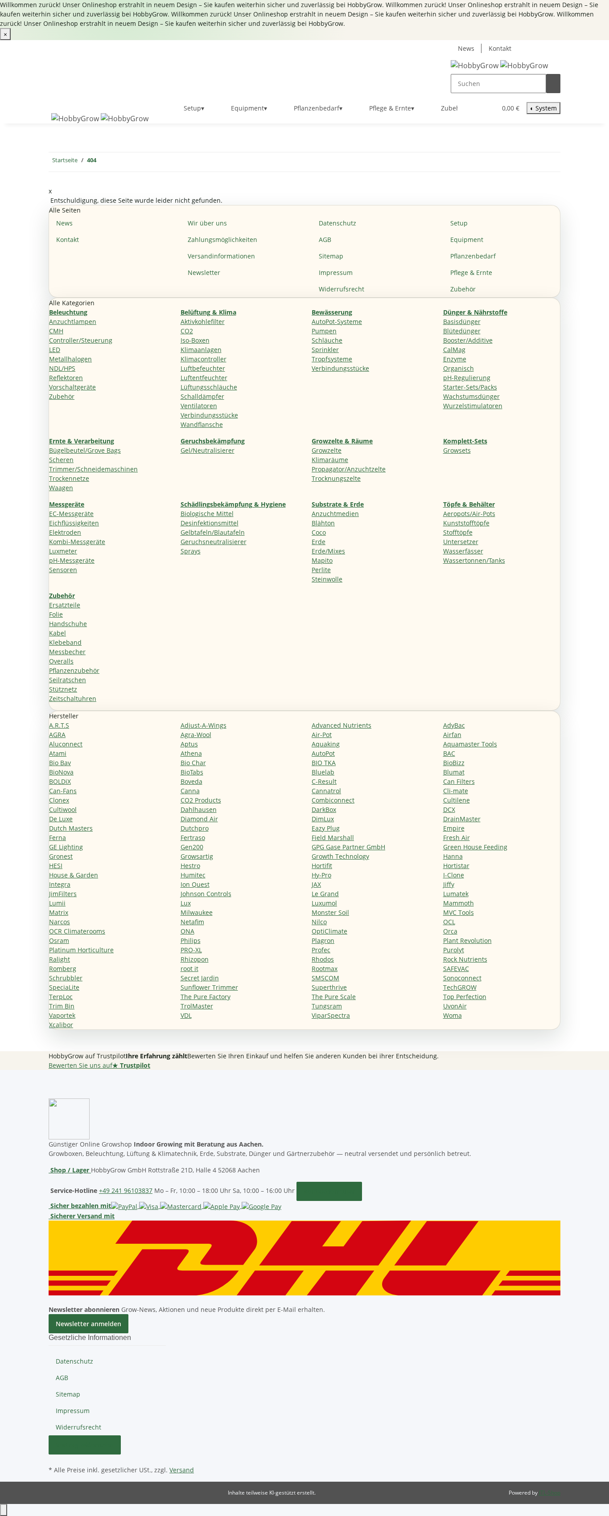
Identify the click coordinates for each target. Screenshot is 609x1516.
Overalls (61, 661)
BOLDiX (60, 781)
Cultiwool (63, 809)
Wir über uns (207, 223)
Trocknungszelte (336, 478)
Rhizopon (195, 959)
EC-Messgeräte (71, 513)
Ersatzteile (64, 605)
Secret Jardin (200, 978)
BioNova (61, 772)
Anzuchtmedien (335, 513)
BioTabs (192, 772)
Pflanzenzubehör (74, 670)
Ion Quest (195, 884)
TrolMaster (197, 1006)
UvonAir (455, 1006)
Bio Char (193, 762)
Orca (450, 931)
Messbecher (67, 651)
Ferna (57, 837)
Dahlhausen (199, 809)
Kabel (57, 633)
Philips (191, 940)
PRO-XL (191, 950)
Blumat (454, 772)
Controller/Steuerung (80, 340)
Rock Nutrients (465, 959)
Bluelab (323, 772)
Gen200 (192, 847)
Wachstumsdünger (471, 396)
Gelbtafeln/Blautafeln (213, 532)
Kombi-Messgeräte (77, 541)
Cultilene (456, 800)
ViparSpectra (331, 1015)
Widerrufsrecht (341, 289)
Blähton (323, 523)
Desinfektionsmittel (210, 523)
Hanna (453, 856)
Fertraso (193, 837)
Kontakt (500, 48)
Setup (459, 223)
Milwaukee (197, 912)
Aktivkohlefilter (203, 321)
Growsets (457, 450)
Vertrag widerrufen (85, 1445)
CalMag (454, 349)
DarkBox (324, 809)
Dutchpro (195, 828)
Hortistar (456, 865)
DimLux (323, 819)
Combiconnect (333, 800)
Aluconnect (65, 744)
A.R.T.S (59, 725)
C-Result (324, 781)
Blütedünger (462, 331)
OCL (449, 922)
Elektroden (65, 532)
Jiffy (448, 884)
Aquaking (326, 744)
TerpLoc (61, 996)
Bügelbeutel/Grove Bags (85, 450)
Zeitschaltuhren (72, 698)
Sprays (191, 551)
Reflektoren (66, 377)
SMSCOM (325, 978)
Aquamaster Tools (470, 744)
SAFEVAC (456, 968)
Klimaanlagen (201, 349)
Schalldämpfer (202, 396)
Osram (59, 940)
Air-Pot (322, 734)
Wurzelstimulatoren (472, 406)
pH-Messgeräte (72, 560)
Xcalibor (61, 1024)
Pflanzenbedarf (473, 256)
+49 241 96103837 (125, 1190)
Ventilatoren (199, 406)
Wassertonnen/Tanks (474, 560)
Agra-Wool (196, 734)
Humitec (193, 875)
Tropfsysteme (332, 359)
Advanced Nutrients (341, 725)
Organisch (458, 368)
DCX (449, 809)
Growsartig (197, 856)
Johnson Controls (206, 893)
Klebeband (65, 642)
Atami (57, 753)
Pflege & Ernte (471, 272)
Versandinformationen (221, 256)
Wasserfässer (463, 551)
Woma (452, 1015)
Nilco (319, 922)
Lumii (57, 903)
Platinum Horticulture (81, 950)
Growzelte (327, 450)
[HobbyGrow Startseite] (499, 65)
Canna (190, 791)
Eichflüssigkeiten (74, 523)
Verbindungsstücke (209, 415)
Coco (319, 532)
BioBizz (454, 762)
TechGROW (460, 987)
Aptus (189, 744)
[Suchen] (553, 83)
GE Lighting (66, 847)
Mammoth (458, 903)
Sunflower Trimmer (209, 987)
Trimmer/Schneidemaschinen (93, 469)
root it (189, 968)
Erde (318, 541)
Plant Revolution (467, 940)
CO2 (187, 331)
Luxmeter (63, 551)
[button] (472, 108)
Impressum (336, 272)
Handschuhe (68, 623)
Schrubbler (65, 978)
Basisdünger (462, 321)
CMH (56, 331)
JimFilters (63, 893)
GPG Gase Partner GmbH (348, 847)
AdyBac (454, 725)
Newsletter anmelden (88, 1323)
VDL (186, 1015)
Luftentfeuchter (204, 377)
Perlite (321, 569)
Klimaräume (330, 459)
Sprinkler (325, 349)
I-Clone (453, 875)
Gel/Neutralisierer (208, 450)
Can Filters (459, 781)
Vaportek (62, 1015)
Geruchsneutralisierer (214, 541)
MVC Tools (458, 912)
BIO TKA (324, 762)
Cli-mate (455, 791)
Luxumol (324, 903)
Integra (59, 884)
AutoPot (323, 753)
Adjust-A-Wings (203, 725)
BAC (449, 753)
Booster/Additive (468, 340)
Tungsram (327, 1006)
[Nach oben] (3, 1510)
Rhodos (323, 959)
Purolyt (453, 950)
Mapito (322, 560)
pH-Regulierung (466, 377)
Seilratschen (67, 680)
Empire (454, 828)
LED (54, 349)
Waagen (61, 487)
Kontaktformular (329, 1191)
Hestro (190, 865)
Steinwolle (327, 579)
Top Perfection (464, 996)
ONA (187, 931)
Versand (181, 1470)
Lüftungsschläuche (209, 387)
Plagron (323, 940)
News (466, 48)
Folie (56, 614)
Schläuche (327, 340)
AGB (325, 239)
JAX (316, 884)
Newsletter (204, 272)
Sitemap (331, 256)
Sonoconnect (462, 978)
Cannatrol (326, 791)
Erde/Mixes (328, 551)
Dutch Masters (71, 828)
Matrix (58, 912)
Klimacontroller (203, 359)
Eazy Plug (326, 828)
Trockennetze (69, 478)
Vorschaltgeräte (72, 387)
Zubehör (463, 289)
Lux (186, 903)
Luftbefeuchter (203, 368)
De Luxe (61, 819)
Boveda (191, 781)
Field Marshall (333, 837)
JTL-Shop (549, 1492)
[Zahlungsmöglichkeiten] (196, 1205)
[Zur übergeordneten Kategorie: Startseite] (103, 162)
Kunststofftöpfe (466, 523)
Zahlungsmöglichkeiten (222, 239)
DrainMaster (462, 819)
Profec (321, 950)
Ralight (59, 959)
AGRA (57, 734)
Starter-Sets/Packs (470, 387)
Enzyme (454, 359)
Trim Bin (61, 1006)
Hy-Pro (321, 875)
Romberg (62, 968)
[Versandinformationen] (304, 1257)
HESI (55, 865)
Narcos (59, 922)
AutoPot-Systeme (337, 321)
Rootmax (324, 968)
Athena (191, 753)
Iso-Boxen (195, 340)
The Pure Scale (334, 996)
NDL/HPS (62, 368)
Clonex (59, 800)
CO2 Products (201, 800)
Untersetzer (460, 541)
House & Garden (73, 875)
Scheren (61, 459)
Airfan (452, 734)
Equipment (466, 239)
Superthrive (329, 987)
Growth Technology (340, 856)
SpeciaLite (64, 987)
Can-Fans (63, 791)
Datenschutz (337, 223)
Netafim (192, 922)
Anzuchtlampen (72, 321)
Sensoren (63, 569)
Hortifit (322, 865)
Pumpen (324, 331)
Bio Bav (60, 762)
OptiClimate (329, 931)
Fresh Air (456, 837)
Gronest (61, 856)
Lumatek (456, 893)
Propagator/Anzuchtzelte (349, 469)
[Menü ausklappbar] (60, 100)
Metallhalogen (70, 359)
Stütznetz (63, 689)
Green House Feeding (475, 847)
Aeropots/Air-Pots (469, 513)
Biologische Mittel (207, 513)
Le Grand (325, 893)
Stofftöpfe (458, 532)
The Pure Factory (205, 996)
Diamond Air (199, 819)
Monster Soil (330, 912)
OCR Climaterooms (77, 931)
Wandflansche (202, 424)
